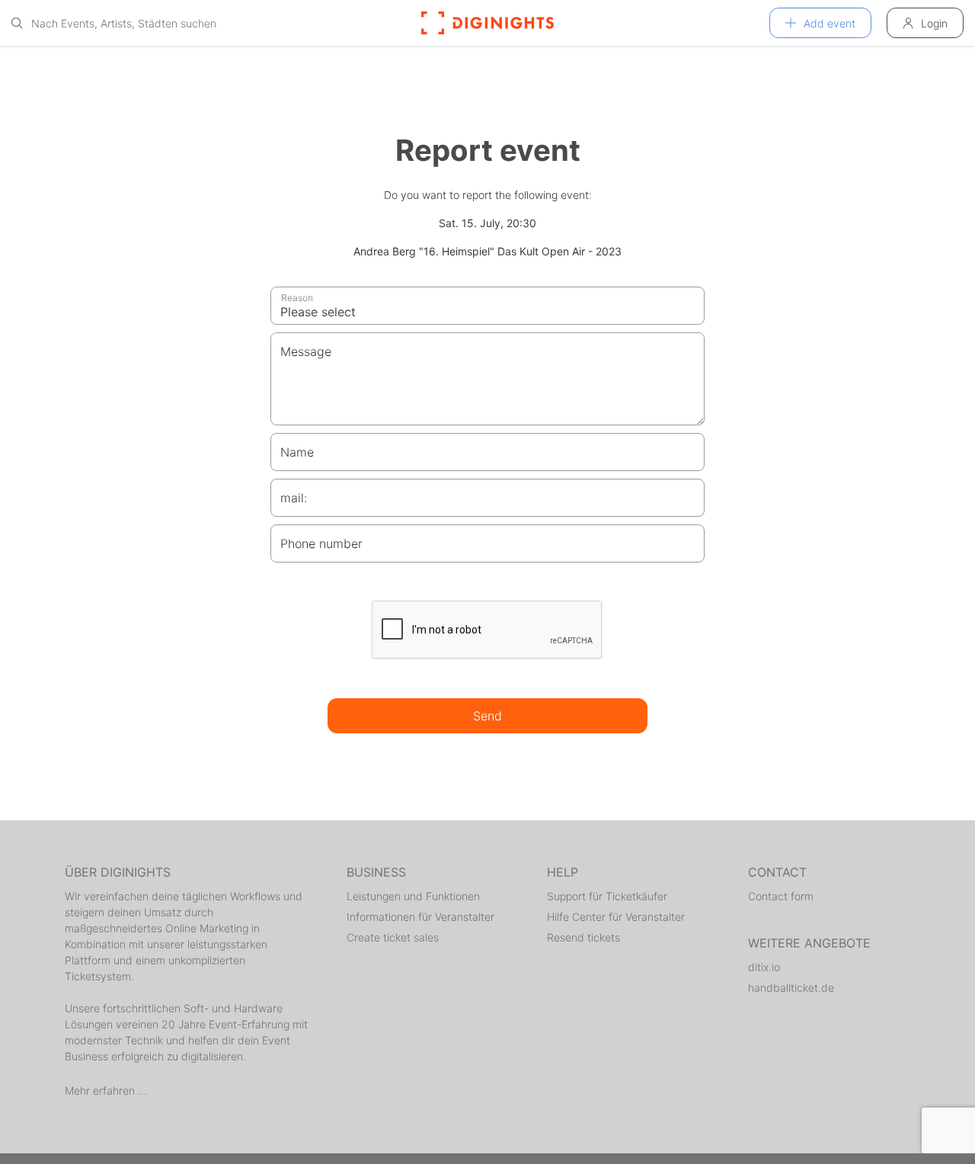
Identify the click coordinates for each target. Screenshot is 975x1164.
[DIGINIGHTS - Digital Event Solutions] (487, 23)
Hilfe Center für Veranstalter (616, 916)
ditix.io (764, 966)
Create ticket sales (393, 937)
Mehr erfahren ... (106, 1090)
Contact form (781, 896)
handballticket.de (791, 987)
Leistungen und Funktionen (413, 896)
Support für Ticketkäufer (607, 896)
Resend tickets (583, 937)
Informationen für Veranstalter (420, 916)
